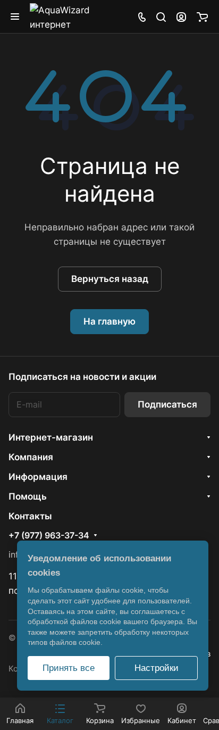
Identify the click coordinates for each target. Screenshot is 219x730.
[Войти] (181, 16)
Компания (31, 457)
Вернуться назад (109, 278)
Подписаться (167, 404)
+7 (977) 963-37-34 (49, 536)
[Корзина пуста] (202, 16)
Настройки (156, 668)
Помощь (28, 496)
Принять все (69, 668)
